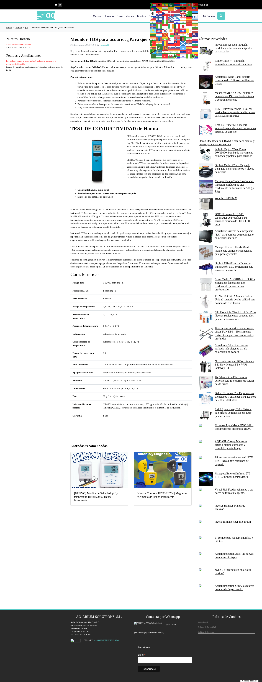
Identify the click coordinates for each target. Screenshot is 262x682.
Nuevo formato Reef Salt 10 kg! (233, 521)
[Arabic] (171, 5)
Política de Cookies (206, 632)
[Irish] (171, 26)
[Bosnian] (159, 9)
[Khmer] (159, 30)
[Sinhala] (165, 48)
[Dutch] (177, 13)
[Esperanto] (189, 13)
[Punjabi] (159, 43)
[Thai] (183, 52)
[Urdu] (153, 56)
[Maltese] (189, 35)
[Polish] (195, 39)
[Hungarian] (195, 22)
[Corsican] (153, 13)
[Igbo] (159, 26)
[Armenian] (177, 5)
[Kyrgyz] (177, 30)
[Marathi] (153, 39)
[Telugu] (177, 52)
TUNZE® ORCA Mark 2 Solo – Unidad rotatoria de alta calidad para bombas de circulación (235, 299)
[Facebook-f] (52, 5)
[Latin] (189, 30)
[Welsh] (171, 56)
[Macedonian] (165, 35)
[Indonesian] (165, 26)
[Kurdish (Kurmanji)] (171, 30)
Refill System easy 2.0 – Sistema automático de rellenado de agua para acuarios (233, 413)
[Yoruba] (189, 56)
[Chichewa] (183, 9)
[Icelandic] (153, 26)
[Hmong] (189, 22)
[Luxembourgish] (159, 35)
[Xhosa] (177, 56)
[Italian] (177, 26)
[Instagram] (60, 5)
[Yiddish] (183, 56)
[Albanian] (159, 5)
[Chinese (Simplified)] (189, 9)
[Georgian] (183, 18)
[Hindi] (183, 22)
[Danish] (171, 13)
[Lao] (183, 30)
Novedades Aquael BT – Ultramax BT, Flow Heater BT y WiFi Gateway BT (234, 364)
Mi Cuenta (209, 16)
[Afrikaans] (153, 5)
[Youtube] (56, 5)
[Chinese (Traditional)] (195, 9)
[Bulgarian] (165, 9)
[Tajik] (165, 52)
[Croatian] (159, 13)
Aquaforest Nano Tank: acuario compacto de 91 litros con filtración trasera (234, 80)
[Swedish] (159, 52)
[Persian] (189, 39)
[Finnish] (159, 18)
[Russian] (171, 43)
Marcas (129, 16)
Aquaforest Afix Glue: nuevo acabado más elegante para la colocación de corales (231, 348)
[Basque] (189, 5)
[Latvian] (195, 30)
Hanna (102, 45)
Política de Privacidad (207, 627)
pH (107, 45)
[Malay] (177, 35)
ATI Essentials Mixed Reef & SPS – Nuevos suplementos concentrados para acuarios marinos (235, 315)
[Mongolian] (159, 39)
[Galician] (177, 18)
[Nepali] (171, 39)
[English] (183, 13)
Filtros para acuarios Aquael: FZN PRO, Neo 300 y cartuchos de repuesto (234, 461)
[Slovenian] (177, 48)
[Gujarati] (153, 22)
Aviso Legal (203, 622)
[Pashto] (183, 39)
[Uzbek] (159, 56)
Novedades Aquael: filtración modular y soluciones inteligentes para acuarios (233, 48)
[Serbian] (189, 43)
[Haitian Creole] (159, 22)
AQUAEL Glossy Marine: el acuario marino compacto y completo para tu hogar (231, 445)
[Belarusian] (195, 5)
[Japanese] (183, 26)
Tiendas (141, 16)
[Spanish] (189, 48)
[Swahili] (153, 52)
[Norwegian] (177, 39)
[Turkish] (189, 52)
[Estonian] (195, 13)
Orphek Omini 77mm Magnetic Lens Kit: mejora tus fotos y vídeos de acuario (234, 168)
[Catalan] (171, 9)
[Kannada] (195, 26)
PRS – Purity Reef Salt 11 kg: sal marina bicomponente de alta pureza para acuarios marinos (235, 112)
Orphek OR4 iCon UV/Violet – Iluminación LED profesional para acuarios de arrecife (234, 266)
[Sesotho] (195, 43)
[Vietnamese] (165, 56)
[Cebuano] (177, 9)
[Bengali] (153, 9)
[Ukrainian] (195, 52)
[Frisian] (171, 18)
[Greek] (195, 18)
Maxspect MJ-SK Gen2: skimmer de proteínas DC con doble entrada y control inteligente (234, 96)
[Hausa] (165, 22)
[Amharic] (165, 5)
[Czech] (165, 13)
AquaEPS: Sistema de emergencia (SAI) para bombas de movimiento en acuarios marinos (234, 234)
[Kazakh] (153, 30)
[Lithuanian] (153, 35)
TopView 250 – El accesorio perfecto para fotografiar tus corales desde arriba (234, 380)
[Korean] (165, 30)
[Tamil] (171, 52)
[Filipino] (153, 18)
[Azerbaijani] (183, 5)
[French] (165, 18)
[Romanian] (165, 43)
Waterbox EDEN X (226, 198)
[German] (189, 18)
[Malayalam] (183, 35)
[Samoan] (177, 43)
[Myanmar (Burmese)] (165, 39)
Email (141, 655)
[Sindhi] (159, 48)
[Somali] (183, 48)
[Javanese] (189, 26)
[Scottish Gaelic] (183, 43)
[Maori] (195, 35)
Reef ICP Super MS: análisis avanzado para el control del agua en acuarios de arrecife (235, 128)
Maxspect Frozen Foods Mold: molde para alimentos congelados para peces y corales (233, 250)
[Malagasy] (171, 35)
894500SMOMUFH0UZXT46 (106, 640)
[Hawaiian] (171, 22)
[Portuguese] (153, 43)
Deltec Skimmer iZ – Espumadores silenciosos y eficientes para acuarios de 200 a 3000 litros (235, 397)
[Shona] (153, 48)
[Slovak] (171, 48)
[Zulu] (195, 56)
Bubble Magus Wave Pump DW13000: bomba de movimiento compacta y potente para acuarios (234, 152)
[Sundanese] (195, 48)
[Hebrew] (177, 22)
